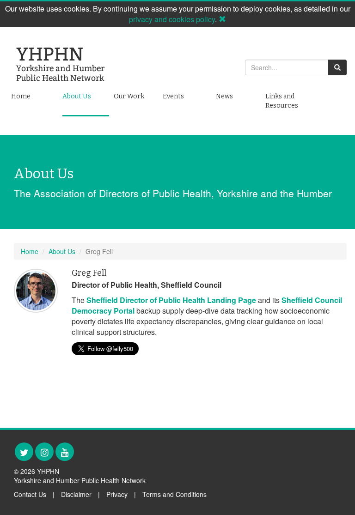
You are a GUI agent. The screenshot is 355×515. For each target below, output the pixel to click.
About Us (76, 96)
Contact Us (30, 494)
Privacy (117, 494)
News (224, 96)
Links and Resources (281, 100)
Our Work (129, 96)
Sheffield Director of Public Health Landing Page (171, 300)
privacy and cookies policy (172, 19)
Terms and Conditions (174, 494)
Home (21, 96)
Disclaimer (76, 494)
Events (173, 96)
